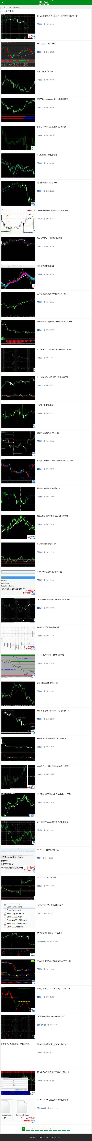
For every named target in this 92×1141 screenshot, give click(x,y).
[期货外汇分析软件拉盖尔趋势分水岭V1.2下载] (18, 471)
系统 (40, 219)
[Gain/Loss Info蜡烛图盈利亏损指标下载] (18, 1110)
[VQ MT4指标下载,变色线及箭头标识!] (18, 749)
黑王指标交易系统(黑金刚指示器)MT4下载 (54, 961)
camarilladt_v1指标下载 (46, 877)
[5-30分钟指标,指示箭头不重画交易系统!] (18, 221)
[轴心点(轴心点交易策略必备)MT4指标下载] (18, 999)
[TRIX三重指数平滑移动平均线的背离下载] (18, 610)
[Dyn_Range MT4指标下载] (18, 694)
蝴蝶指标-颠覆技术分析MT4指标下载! (52, 1044)
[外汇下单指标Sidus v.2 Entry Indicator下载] (18, 805)
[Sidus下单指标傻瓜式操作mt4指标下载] (18, 527)
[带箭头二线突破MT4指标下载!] (18, 499)
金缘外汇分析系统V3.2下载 (48, 433)
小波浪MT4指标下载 (45, 405)
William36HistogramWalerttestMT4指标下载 (54, 321)
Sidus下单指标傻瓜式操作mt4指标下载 (52, 516)
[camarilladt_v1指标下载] (18, 888)
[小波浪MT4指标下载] (18, 416)
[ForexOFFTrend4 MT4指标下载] (18, 249)
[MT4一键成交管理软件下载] (18, 860)
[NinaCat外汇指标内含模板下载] (18, 582)
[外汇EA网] (1, 7)
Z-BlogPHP (43, 1137)
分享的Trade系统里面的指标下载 (50, 905)
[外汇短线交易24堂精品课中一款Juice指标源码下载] (18, 26)
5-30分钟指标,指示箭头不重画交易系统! (53, 210)
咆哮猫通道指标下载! (45, 266)
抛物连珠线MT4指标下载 (47, 183)
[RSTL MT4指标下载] (18, 82)
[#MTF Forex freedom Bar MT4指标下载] (18, 110)
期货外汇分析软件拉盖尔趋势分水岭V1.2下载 (55, 461)
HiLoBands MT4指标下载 (47, 155)
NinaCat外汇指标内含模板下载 (49, 572)
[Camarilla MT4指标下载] (18, 554)
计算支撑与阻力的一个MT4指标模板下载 (53, 711)
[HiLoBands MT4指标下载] (18, 165)
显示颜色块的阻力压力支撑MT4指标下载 (53, 1072)
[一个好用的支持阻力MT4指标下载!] (18, 666)
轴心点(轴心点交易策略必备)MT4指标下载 (54, 989)
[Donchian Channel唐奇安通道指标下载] (18, 833)
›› (68, 1129)
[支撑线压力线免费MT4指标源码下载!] (18, 304)
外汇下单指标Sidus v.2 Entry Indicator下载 (54, 794)
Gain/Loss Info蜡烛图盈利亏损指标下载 (52, 1100)
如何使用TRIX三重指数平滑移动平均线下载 (54, 349)
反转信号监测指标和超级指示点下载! (51, 127)
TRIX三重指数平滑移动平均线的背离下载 (53, 600)
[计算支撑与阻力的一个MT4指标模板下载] (18, 721)
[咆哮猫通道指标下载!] (18, 277)
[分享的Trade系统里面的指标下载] (18, 916)
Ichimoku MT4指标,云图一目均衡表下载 (53, 377)
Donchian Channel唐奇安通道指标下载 (52, 822)
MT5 (40, 914)
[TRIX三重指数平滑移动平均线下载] (18, 1027)
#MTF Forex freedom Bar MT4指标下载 (52, 99)
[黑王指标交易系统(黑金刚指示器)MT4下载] (18, 971)
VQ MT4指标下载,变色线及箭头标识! (51, 738)
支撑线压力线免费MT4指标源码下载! (51, 294)
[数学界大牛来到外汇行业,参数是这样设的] (18, 777)
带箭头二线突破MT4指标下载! (49, 488)
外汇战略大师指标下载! (46, 44)
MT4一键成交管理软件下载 (48, 850)
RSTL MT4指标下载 (45, 71)
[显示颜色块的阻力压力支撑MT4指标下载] (18, 1083)
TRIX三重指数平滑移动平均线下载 (51, 1016)
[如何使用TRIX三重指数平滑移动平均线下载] (18, 360)
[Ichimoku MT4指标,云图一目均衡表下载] (18, 388)
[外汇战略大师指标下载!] (18, 54)
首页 (5, 7)
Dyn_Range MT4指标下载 (47, 683)
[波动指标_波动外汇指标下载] (18, 638)
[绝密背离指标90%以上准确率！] (18, 944)
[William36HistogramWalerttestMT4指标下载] (18, 332)
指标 (40, 24)
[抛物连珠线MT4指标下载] (18, 193)
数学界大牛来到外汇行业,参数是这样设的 (53, 766)
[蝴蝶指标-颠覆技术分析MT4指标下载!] (18, 1055)
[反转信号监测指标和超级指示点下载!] (18, 138)
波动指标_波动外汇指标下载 (48, 627)
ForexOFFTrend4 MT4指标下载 (49, 238)
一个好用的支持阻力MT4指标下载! (51, 655)
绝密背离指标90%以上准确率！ (49, 933)
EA (40, 858)
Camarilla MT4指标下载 (46, 544)
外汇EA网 (42, 941)
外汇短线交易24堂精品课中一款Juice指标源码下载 (57, 16)
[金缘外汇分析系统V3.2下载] (18, 443)
